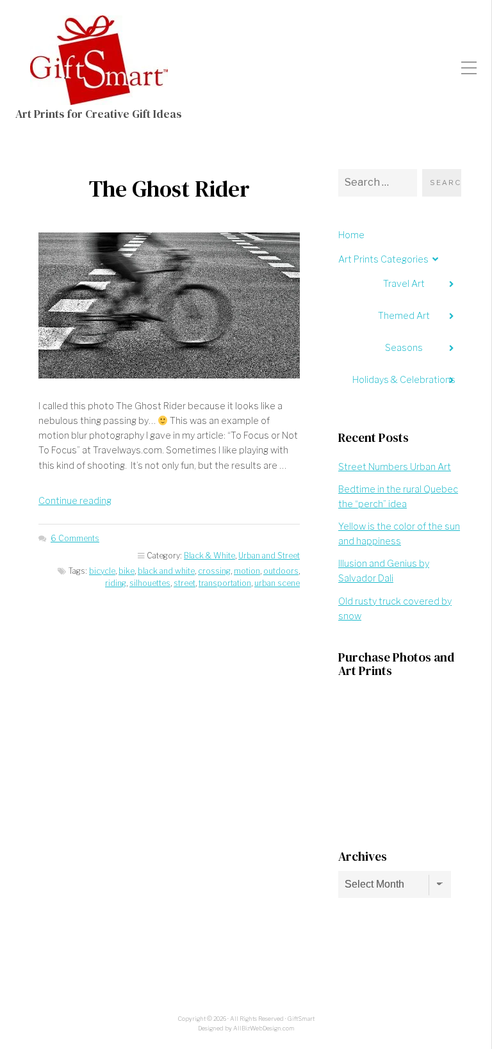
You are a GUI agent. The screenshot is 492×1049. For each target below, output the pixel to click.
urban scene (277, 583)
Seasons (404, 348)
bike (127, 571)
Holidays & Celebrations (403, 380)
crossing (214, 571)
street (184, 583)
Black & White (209, 555)
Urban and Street (269, 555)
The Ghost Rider (169, 189)
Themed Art (404, 315)
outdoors (281, 571)
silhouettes (149, 583)
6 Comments (75, 538)
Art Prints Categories (383, 259)
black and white (166, 571)
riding (115, 583)
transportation (225, 583)
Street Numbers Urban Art (394, 467)
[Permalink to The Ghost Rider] (169, 305)
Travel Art (404, 283)
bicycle (102, 571)
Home (351, 235)
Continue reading (74, 501)
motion (247, 571)
